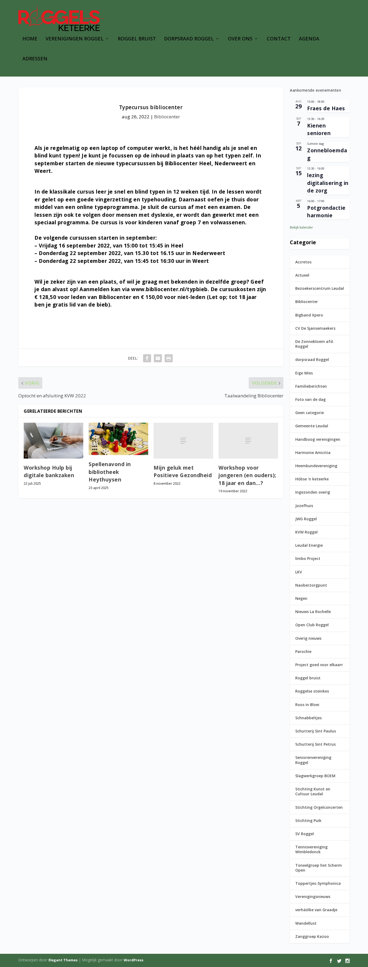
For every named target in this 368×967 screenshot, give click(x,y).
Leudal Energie (309, 545)
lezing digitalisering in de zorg (328, 183)
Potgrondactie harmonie (326, 211)
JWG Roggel (306, 518)
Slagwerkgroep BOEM (315, 775)
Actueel (302, 275)
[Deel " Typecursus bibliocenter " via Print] (168, 358)
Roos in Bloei (307, 704)
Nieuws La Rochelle (313, 611)
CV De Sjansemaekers (315, 328)
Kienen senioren (319, 129)
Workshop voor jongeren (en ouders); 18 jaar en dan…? (247, 475)
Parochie (303, 651)
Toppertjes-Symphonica (318, 883)
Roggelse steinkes (312, 691)
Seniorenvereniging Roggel (313, 760)
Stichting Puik (308, 820)
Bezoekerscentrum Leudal (319, 288)
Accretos (303, 261)
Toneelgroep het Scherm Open (318, 868)
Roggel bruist (308, 677)
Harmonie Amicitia (313, 452)
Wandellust (306, 923)
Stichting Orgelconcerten (319, 807)
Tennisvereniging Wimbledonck (311, 849)
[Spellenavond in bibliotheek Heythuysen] (118, 439)
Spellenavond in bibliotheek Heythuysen (110, 472)
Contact (279, 39)
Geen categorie (309, 412)
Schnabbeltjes (308, 717)
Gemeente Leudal (311, 425)
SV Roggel (304, 833)
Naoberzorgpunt (311, 585)
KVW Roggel (306, 532)
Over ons (240, 39)
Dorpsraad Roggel (189, 39)
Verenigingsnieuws (312, 896)
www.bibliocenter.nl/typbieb (169, 289)
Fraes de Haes (326, 108)
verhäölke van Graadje (316, 909)
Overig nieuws (308, 638)
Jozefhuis (304, 505)
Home (29, 39)
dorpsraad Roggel (312, 359)
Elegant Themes (63, 960)
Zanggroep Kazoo (312, 936)
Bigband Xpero (309, 315)
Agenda (309, 39)
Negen (301, 598)
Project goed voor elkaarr (319, 664)
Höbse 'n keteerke (312, 478)
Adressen (34, 59)
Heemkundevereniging (316, 465)
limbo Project (307, 558)
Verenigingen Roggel (74, 39)
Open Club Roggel (312, 624)
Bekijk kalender (301, 227)
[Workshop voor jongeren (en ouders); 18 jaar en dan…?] (248, 440)
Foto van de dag (310, 399)
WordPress (133, 960)
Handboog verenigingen (317, 439)
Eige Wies (304, 373)
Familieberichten (311, 386)
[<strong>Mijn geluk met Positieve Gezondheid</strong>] (183, 440)
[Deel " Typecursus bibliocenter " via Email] (157, 358)
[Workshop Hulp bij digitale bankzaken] (53, 441)
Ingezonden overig (312, 492)
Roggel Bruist (137, 39)
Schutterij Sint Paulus (315, 731)
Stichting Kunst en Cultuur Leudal (312, 791)
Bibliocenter (167, 116)
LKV (298, 571)
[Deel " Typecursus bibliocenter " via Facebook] (147, 358)
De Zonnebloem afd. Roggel (314, 344)
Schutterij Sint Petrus (315, 744)
